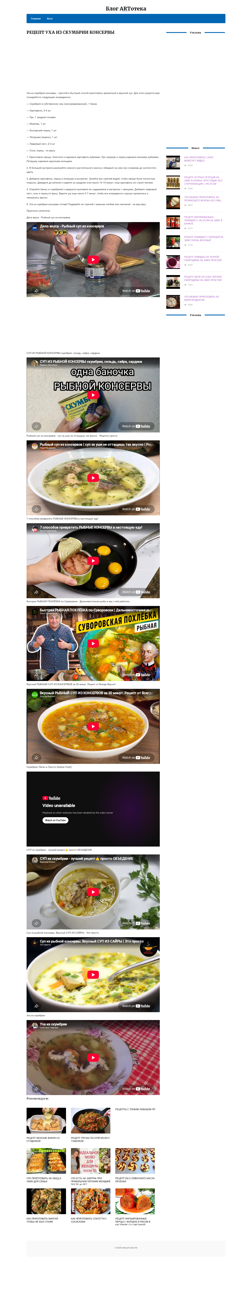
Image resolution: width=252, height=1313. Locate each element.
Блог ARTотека (126, 8)
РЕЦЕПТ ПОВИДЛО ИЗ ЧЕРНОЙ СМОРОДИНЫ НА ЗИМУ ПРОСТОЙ (202, 258)
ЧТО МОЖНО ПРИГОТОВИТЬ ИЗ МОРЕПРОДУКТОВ (201, 298)
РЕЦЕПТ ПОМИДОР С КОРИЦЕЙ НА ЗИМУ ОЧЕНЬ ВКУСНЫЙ (203, 238)
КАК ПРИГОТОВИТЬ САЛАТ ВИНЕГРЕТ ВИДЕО (199, 159)
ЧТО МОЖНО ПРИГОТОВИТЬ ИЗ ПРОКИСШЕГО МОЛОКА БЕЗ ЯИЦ (202, 198)
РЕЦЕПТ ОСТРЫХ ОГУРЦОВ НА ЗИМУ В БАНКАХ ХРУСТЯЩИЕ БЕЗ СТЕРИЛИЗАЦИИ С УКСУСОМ (203, 180)
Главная (36, 18)
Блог (50, 18)
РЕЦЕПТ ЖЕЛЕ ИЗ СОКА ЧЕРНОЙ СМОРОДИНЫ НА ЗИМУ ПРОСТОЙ (202, 278)
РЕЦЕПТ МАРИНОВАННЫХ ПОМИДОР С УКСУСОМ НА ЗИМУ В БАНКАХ (203, 220)
